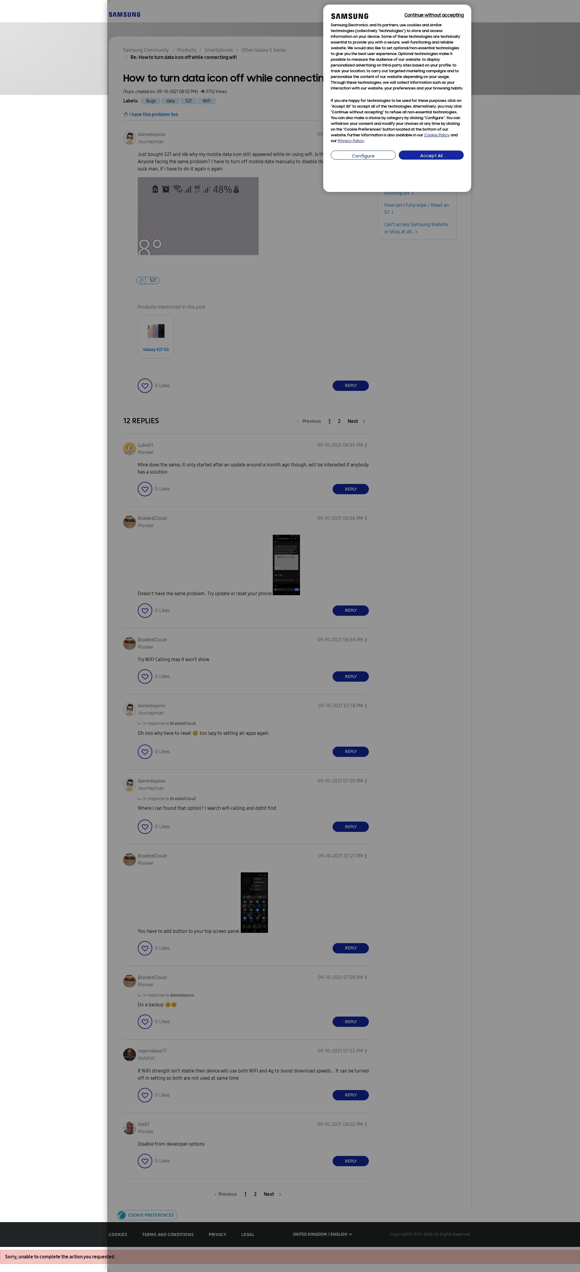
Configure (363, 156)
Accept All (431, 156)
